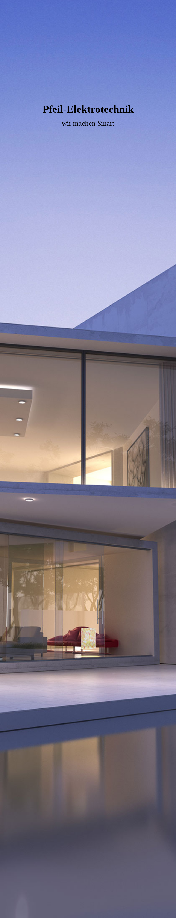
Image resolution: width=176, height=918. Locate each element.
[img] (88, 459)
